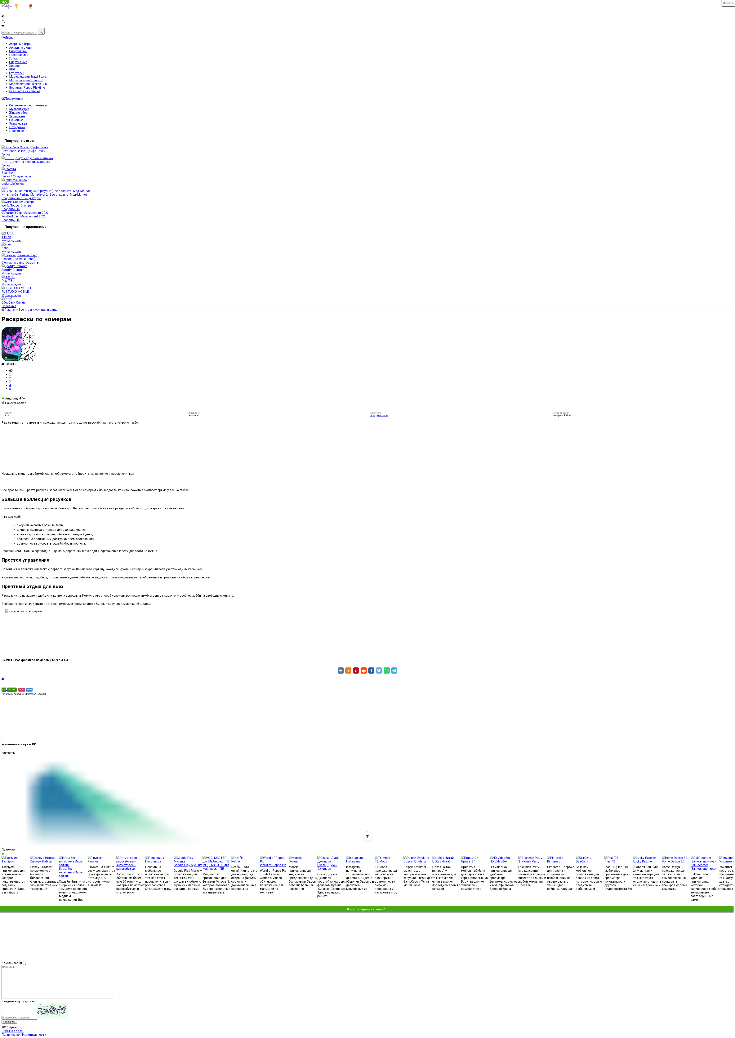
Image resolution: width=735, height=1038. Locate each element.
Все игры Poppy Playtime (27, 87)
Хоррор (14, 66)
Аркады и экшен (379, 415)
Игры (9, 37)
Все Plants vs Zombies (24, 91)
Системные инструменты (28, 105)
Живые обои (18, 112)
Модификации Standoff (26, 80)
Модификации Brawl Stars (27, 76)
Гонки (13, 58)
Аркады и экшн (20, 47)
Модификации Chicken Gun (28, 84)
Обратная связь (13, 1031)
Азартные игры (20, 44)
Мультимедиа (19, 109)
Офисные (16, 120)
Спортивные (18, 62)
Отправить (9, 1021)
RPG (12, 69)
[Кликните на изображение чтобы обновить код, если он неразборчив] (52, 1017)
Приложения (14, 98)
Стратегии (16, 73)
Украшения (17, 116)
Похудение (17, 127)
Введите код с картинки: (19, 1001)
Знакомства (18, 123)
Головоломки (18, 55)
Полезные (16, 131)
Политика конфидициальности (24, 1034)
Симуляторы (18, 51)
